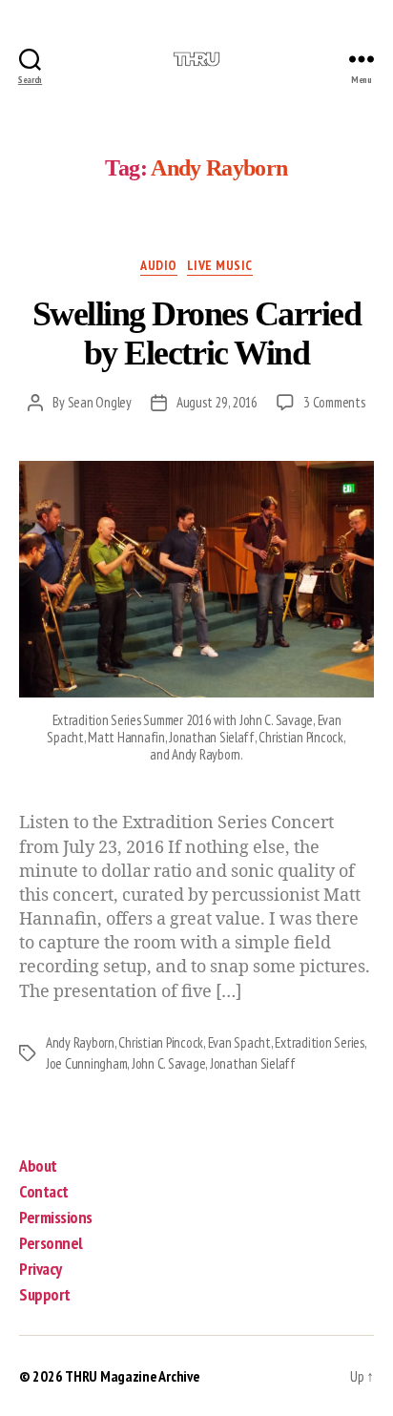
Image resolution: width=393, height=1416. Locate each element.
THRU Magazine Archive (132, 1375)
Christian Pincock (160, 1042)
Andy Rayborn (80, 1042)
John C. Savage (168, 1063)
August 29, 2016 (217, 402)
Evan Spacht (239, 1042)
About (38, 1166)
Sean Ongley (100, 402)
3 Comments (333, 402)
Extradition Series (319, 1042)
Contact (44, 1191)
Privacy (40, 1269)
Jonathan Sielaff (253, 1063)
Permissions (56, 1217)
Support (45, 1294)
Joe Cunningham (86, 1063)
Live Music (220, 266)
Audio (158, 266)
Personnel (51, 1243)
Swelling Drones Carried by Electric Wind (197, 333)
